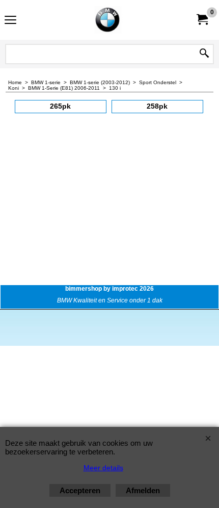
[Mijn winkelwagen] (201, 19)
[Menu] (10, 21)
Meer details (103, 468)
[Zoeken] (204, 54)
